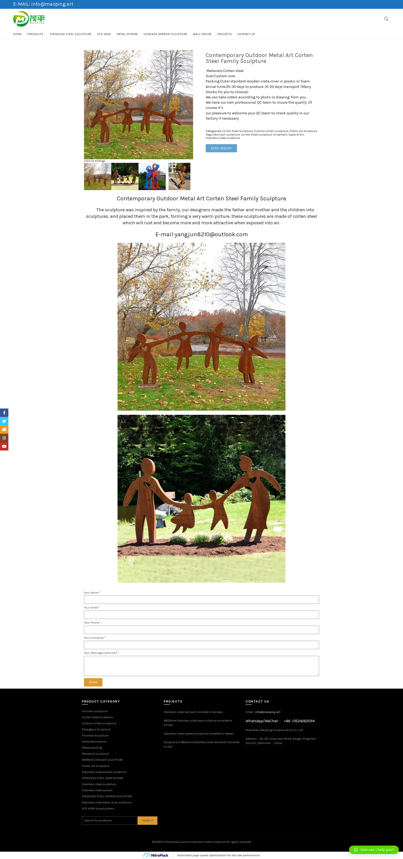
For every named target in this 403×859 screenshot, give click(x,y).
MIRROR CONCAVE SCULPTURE (102, 760)
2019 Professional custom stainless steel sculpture (190, 842)
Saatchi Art (296, 134)
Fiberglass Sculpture (96, 729)
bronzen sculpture (94, 711)
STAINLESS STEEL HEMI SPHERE (102, 778)
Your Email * (92, 607)
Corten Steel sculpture (256, 134)
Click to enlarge (94, 161)
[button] (374, 850)
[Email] (4, 429)
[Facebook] (4, 413)
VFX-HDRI (104, 34)
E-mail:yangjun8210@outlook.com (201, 234)
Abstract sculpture (226, 134)
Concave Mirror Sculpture (165, 34)
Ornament (280, 134)
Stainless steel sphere (97, 790)
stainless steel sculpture (71, 34)
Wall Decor (202, 34)
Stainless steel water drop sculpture (107, 802)
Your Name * (92, 592)
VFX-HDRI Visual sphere (98, 808)
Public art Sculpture (303, 131)
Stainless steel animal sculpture (104, 772)
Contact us (246, 34)
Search (147, 820)
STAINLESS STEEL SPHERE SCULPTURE (107, 796)
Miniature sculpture (95, 754)
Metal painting (92, 747)
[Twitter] (4, 421)
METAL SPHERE (127, 34)
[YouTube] (4, 446)
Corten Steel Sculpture (237, 131)
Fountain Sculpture (95, 735)
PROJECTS (224, 34)
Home (17, 34)
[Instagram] (4, 438)
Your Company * (95, 638)
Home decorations (94, 741)
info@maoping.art (267, 712)
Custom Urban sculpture (271, 131)
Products (35, 34)
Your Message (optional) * (101, 653)
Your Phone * (92, 622)
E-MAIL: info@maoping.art (43, 4)
